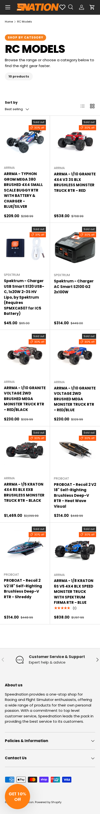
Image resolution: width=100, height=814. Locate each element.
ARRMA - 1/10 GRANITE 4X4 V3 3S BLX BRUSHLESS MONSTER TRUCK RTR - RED (75, 182)
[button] (92, 7)
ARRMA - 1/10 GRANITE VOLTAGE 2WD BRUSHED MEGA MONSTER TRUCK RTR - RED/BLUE (75, 399)
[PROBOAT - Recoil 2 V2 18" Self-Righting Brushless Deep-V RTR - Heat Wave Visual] (75, 451)
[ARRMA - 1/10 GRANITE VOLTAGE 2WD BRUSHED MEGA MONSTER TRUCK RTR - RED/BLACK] (25, 355)
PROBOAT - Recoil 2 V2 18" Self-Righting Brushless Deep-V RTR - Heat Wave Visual (75, 495)
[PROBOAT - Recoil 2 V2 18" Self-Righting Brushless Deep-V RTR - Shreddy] (25, 547)
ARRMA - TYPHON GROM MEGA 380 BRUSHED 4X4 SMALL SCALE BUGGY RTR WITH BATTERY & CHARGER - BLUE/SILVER (23, 190)
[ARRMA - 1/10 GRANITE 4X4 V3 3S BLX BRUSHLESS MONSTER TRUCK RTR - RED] (75, 141)
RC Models (24, 21)
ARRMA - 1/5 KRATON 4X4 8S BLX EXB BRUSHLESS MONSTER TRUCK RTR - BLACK (24, 492)
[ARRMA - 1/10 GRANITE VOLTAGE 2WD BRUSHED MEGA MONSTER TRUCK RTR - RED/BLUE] (75, 355)
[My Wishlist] (62, 7)
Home (9, 21)
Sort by (11, 102)
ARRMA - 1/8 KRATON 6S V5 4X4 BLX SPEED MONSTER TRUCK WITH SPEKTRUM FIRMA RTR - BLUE (73, 591)
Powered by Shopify (48, 802)
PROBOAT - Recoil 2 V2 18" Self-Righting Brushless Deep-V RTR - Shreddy (23, 588)
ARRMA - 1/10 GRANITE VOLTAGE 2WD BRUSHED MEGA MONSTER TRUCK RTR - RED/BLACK (25, 398)
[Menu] (7, 7)
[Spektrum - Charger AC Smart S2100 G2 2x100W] (75, 248)
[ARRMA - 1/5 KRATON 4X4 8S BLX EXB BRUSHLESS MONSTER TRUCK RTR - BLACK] (25, 451)
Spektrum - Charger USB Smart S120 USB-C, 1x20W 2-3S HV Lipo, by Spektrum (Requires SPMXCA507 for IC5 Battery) (24, 297)
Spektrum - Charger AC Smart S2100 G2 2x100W (74, 287)
